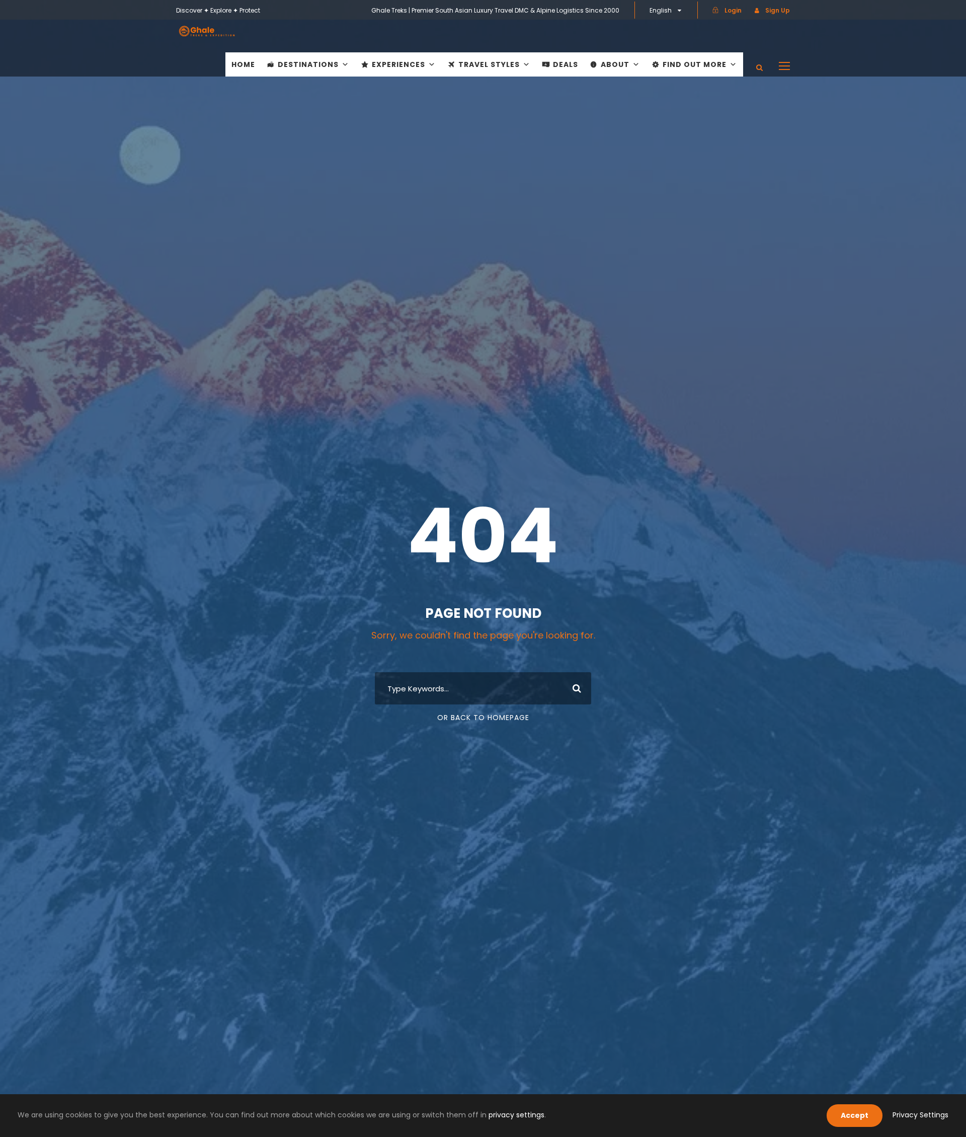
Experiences (398, 64)
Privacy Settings (920, 1115)
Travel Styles (489, 64)
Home (243, 64)
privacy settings (516, 1115)
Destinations (308, 64)
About (615, 64)
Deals (565, 64)
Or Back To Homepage (483, 718)
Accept (854, 1115)
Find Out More (695, 64)
